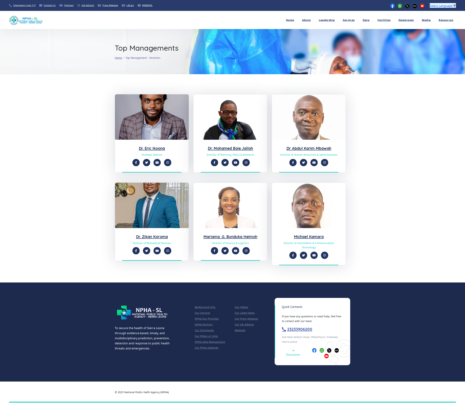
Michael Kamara (309, 236)
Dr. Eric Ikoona (152, 148)
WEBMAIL (147, 5)
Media (426, 20)
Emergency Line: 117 (24, 5)
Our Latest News (245, 313)
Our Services (202, 313)
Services (349, 20)
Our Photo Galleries (207, 347)
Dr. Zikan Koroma (152, 236)
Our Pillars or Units (206, 336)
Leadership (327, 20)
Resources (446, 20)
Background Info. (205, 307)
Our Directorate (204, 330)
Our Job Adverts (244, 324)
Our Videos (241, 307)
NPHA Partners (204, 324)
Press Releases (110, 5)
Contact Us (50, 5)
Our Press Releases (246, 318)
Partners (69, 5)
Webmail (240, 330)
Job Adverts (88, 5)
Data (366, 20)
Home (290, 20)
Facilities (384, 20)
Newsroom (406, 20)
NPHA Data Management (210, 342)
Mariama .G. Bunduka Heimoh (230, 236)
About (306, 20)
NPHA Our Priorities (207, 318)
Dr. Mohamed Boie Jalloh (230, 148)
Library (130, 5)
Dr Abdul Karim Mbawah (308, 148)
